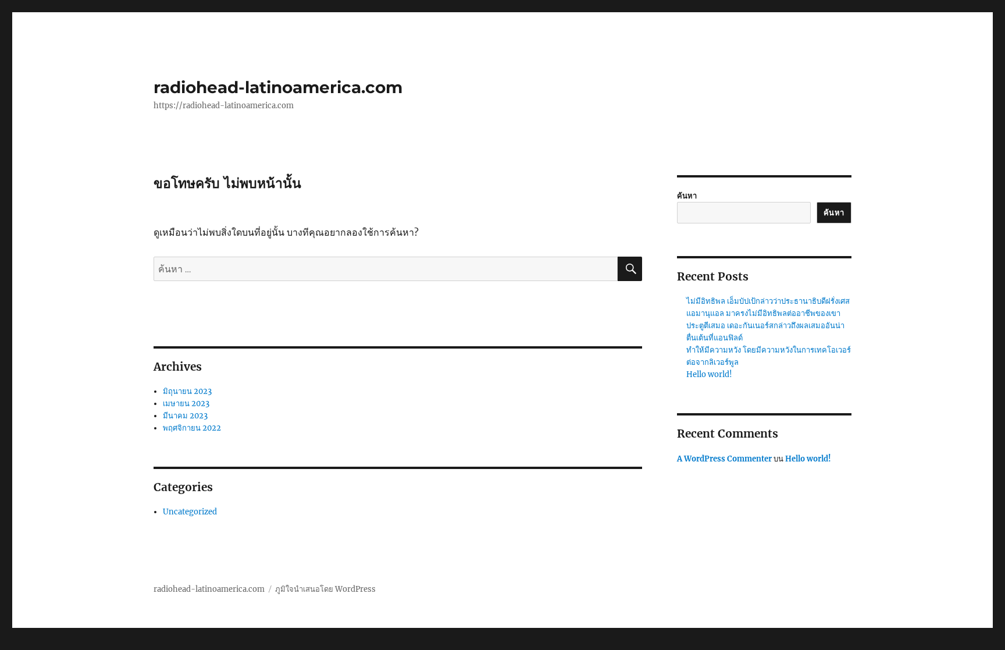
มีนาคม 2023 (185, 416)
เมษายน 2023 (186, 404)
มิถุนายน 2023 (187, 391)
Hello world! (709, 374)
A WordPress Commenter (724, 459)
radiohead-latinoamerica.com (278, 87)
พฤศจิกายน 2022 (192, 428)
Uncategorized (190, 512)
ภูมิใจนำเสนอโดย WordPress (325, 589)
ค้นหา (687, 196)
